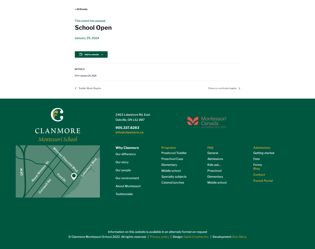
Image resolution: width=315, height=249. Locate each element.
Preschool (214, 170)
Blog (256, 168)
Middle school (171, 170)
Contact (259, 174)
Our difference (126, 154)
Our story (122, 162)
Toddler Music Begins (89, 88)
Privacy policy (159, 236)
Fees (256, 159)
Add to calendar (91, 54)
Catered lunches (172, 182)
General (212, 153)
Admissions (215, 159)
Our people (123, 170)
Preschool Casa (172, 159)
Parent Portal (263, 180)
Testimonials (124, 194)
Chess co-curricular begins (222, 88)
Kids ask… (214, 164)
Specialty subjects (174, 176)
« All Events (81, 9)
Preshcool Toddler (174, 153)
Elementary (169, 164)
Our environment (127, 178)
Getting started (263, 153)
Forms (257, 164)
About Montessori (128, 186)
